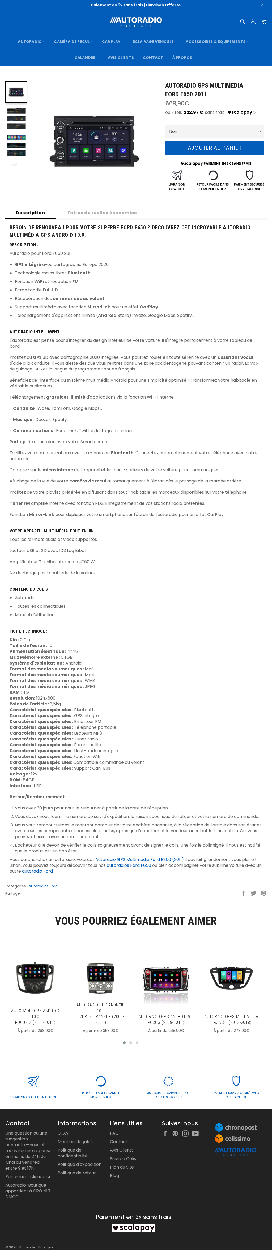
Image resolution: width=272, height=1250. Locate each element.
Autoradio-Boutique (36, 1247)
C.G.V (63, 1133)
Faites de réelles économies (102, 213)
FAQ (114, 1133)
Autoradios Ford (43, 886)
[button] (124, 1042)
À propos (182, 57)
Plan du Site (122, 1167)
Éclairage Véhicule (154, 41)
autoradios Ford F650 (129, 865)
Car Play (111, 41)
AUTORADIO (30, 41)
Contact (153, 57)
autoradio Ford (37, 871)
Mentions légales (75, 1142)
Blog (114, 1176)
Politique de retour (77, 1173)
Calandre (85, 57)
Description (30, 213)
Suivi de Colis (123, 1159)
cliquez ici (40, 1177)
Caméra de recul (72, 41)
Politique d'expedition (79, 1164)
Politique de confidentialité (73, 1153)
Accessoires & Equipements (216, 41)
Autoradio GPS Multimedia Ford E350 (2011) (139, 859)
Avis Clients (121, 57)
